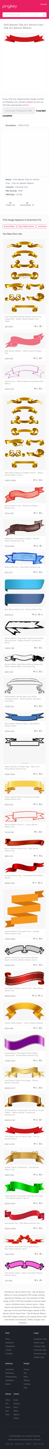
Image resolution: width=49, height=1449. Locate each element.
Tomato (8, 1350)
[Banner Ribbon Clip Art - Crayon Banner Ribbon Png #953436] (24, 816)
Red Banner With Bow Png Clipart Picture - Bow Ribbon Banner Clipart (22, 1247)
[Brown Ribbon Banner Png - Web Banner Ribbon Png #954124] (24, 842)
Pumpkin (9, 1353)
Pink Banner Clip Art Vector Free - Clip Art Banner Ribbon (22, 1137)
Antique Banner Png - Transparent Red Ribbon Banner (24, 876)
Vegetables (10, 1346)
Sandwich (9, 1342)
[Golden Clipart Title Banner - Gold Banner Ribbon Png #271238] (24, 1157)
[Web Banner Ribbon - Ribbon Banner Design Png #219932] (24, 341)
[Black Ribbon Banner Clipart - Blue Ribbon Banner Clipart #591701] (24, 716)
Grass (7, 1407)
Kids (25, 1388)
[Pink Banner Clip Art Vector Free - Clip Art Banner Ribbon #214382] (24, 1130)
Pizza (7, 1339)
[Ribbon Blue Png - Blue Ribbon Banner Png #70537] (24, 558)
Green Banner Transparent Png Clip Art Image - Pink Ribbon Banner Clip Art (24, 1197)
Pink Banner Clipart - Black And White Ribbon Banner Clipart (23, 1274)
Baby (26, 1377)
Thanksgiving (11, 1377)
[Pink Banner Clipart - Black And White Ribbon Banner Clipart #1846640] (24, 1265)
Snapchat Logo (40, 1353)
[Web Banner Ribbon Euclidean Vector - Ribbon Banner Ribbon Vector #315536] (24, 432)
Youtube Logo (39, 1346)
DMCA (28, 1444)
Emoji (16, 1400)
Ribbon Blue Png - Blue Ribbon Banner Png (22, 567)
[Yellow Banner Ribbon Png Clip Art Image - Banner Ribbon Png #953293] (24, 787)
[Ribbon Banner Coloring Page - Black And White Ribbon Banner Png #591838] (24, 750)
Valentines (9, 1380)
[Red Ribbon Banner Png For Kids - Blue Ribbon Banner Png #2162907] (24, 978)
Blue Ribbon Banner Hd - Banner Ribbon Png (23, 609)
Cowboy (27, 1384)
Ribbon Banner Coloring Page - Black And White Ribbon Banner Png (22, 767)
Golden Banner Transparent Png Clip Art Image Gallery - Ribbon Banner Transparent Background (24, 1112)
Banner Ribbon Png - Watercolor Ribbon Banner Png (21, 507)
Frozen (26, 1369)
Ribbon (16, 1414)
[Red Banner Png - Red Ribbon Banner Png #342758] (24, 1215)
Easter (8, 1384)
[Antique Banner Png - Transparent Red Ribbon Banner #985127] (24, 867)
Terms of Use (38, 1444)
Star (7, 1411)
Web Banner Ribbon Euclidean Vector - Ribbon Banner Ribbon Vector (24, 474)
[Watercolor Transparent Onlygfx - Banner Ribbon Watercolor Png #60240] (24, 527)
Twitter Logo (39, 1342)
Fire (6, 1403)
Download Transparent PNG (19, 110)
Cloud (7, 1400)
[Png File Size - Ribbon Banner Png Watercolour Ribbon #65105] (24, 372)
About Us (9, 1444)
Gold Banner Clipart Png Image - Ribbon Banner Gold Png (21, 1081)
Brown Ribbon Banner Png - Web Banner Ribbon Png (21, 849)
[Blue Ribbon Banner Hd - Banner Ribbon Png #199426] (24, 592)
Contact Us (19, 1444)
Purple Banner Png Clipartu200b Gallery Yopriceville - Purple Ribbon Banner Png (21, 1054)
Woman (27, 1380)
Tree (7, 1414)
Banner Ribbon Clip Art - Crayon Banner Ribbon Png (21, 825)
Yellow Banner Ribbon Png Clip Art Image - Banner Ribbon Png (22, 798)
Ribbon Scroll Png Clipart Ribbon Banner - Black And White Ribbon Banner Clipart (22, 958)
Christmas (9, 1369)
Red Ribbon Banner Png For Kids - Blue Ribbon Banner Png (24, 989)
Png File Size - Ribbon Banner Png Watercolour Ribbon (24, 382)
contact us (31, 102)
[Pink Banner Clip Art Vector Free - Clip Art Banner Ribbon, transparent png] (24, 37)
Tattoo (16, 1418)
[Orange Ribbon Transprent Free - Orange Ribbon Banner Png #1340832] (24, 909)
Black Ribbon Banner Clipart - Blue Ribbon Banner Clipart (22, 724)
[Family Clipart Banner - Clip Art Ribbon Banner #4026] (24, 1011)
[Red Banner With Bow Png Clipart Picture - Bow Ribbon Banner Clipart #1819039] (24, 1239)
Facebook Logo (40, 1350)
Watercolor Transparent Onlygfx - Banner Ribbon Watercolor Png (22, 539)
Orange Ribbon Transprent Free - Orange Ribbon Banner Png (22, 932)
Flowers (17, 1403)
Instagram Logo (40, 1339)
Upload (43, 4)
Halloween (9, 1373)
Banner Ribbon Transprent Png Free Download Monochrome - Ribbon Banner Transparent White (24, 640)
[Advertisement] (24, 68)
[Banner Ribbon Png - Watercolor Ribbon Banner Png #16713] (24, 494)
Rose (16, 1407)
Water (16, 1411)
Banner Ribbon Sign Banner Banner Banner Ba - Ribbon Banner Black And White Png (24, 665)
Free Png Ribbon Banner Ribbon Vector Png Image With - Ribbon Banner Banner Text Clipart (23, 319)
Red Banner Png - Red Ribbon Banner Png (22, 1223)
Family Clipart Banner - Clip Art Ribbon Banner (24, 1023)
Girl (25, 1373)
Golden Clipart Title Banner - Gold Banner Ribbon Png (22, 1168)
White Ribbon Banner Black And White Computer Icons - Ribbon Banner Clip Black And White (23, 698)
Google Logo (39, 1357)
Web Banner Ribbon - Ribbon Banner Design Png (23, 352)
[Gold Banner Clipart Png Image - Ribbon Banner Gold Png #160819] (24, 1072)
